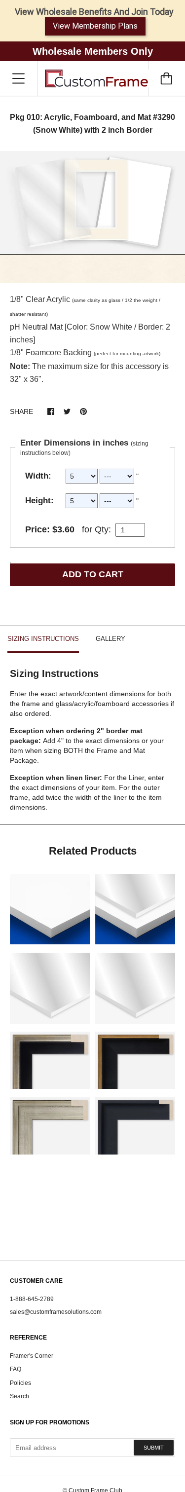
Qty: (103, 529)
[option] (92, 217)
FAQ (15, 1369)
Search (19, 1396)
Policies (20, 1383)
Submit (154, 1448)
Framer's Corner (31, 1355)
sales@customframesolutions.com (56, 1311)
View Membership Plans (95, 26)
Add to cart (92, 574)
